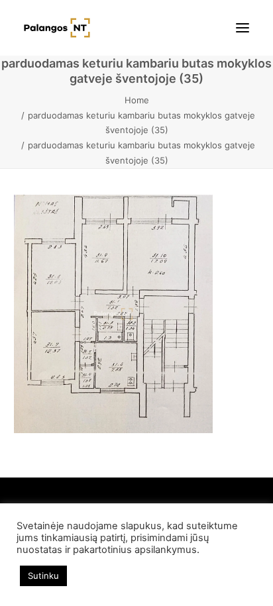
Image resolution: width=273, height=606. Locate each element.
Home (137, 100)
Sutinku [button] (43, 575)
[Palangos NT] (57, 28)
